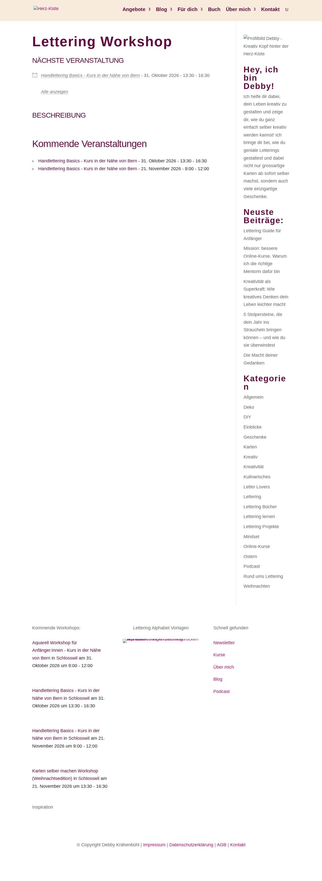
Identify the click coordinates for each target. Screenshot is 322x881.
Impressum (154, 844)
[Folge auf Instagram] (46, 822)
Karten (250, 446)
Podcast (252, 566)
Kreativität (254, 466)
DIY (247, 417)
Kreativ (251, 456)
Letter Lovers (257, 486)
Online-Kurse (257, 546)
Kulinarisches (257, 476)
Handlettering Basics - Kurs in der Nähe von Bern (90, 75)
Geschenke (255, 437)
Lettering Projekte (261, 526)
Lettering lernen (259, 516)
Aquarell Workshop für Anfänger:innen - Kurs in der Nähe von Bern (66, 650)
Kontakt (270, 10)
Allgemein (253, 397)
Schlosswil (66, 658)
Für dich (187, 10)
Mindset (251, 536)
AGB (221, 844)
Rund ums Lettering (263, 576)
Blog (161, 10)
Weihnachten (257, 586)
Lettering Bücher (260, 506)
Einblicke (253, 427)
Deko (249, 407)
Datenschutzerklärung (191, 844)
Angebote (134, 10)
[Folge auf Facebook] (36, 822)
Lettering (252, 496)
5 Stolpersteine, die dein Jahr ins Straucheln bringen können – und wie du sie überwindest (264, 330)
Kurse (219, 654)
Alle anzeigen (54, 91)
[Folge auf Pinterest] (66, 822)
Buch (214, 10)
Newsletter (224, 642)
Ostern (250, 556)
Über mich (238, 10)
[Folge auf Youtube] (56, 822)
